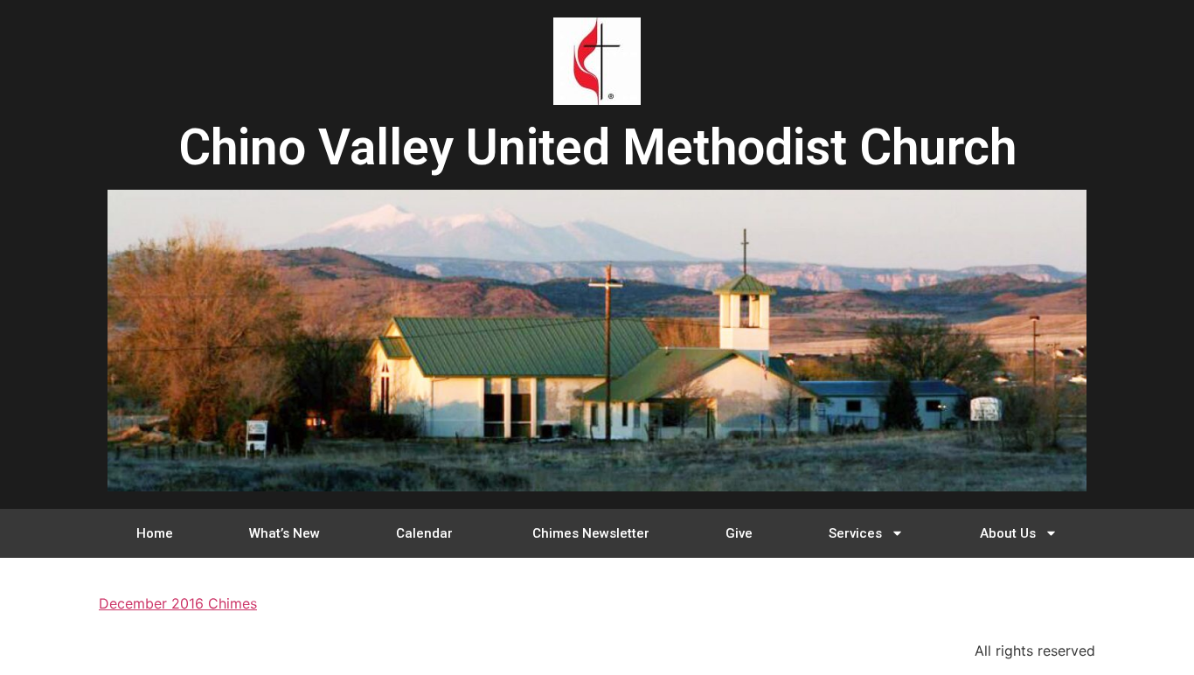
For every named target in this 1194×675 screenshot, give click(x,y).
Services (855, 533)
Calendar (426, 533)
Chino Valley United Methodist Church (597, 147)
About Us (1008, 533)
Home (154, 533)
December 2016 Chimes (178, 603)
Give (739, 533)
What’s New (284, 533)
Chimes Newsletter (590, 533)
